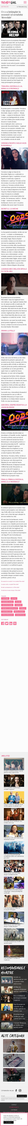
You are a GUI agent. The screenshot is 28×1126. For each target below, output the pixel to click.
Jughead (18, 605)
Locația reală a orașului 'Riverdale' (10, 584)
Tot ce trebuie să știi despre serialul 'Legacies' (12, 788)
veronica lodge (7, 605)
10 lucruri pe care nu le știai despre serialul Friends (12, 873)
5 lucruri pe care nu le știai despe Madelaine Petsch (13, 838)
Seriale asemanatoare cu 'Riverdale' (10, 587)
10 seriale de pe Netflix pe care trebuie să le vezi (13, 821)
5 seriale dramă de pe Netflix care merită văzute (20, 1025)
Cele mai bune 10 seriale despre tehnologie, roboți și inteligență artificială (13, 891)
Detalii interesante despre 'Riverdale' (10, 590)
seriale (14, 598)
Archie (18, 602)
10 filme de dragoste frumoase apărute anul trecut (20, 989)
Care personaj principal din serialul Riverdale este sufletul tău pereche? (14, 856)
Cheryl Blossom (7, 615)
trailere (22, 608)
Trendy (9, 2)
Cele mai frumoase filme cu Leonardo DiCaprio (12, 908)
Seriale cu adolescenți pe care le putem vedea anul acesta (13, 771)
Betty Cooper (19, 611)
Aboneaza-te (22, 1096)
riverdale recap (7, 602)
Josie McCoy (20, 615)
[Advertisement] (14, 687)
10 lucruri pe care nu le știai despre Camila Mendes (12, 925)
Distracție (4, 6)
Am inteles (8, 1122)
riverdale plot (6, 611)
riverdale (5, 598)
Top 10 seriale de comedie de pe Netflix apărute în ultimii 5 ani (13, 805)
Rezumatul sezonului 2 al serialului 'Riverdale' (13, 581)
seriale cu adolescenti (9, 608)
